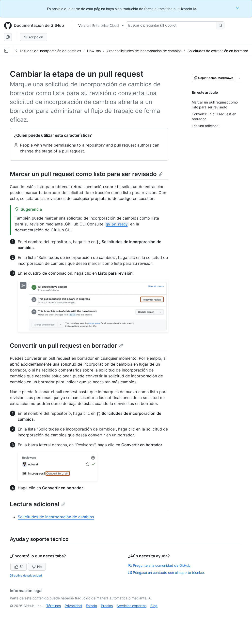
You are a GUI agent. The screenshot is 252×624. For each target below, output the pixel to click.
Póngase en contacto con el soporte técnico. (169, 572)
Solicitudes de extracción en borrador (218, 51)
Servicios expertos (131, 606)
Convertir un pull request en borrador (63, 345)
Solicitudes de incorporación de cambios (48, 51)
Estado (91, 606)
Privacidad (73, 606)
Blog (154, 606)
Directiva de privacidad (26, 575)
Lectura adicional (34, 504)
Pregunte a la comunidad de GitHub (161, 565)
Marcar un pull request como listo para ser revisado (83, 174)
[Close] (238, 8)
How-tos (94, 51)
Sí (20, 567)
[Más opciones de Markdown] (239, 78)
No (39, 567)
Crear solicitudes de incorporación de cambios (144, 51)
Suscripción (33, 37)
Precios (107, 606)
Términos (53, 606)
